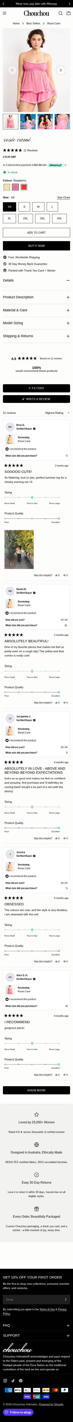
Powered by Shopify (51, 1404)
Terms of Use (47, 1309)
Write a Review (44, 400)
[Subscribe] (66, 1299)
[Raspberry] (15, 187)
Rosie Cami (24, 441)
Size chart (63, 197)
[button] (20, 150)
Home (16, 23)
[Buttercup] (7, 187)
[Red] (24, 187)
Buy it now (36, 245)
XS (9, 206)
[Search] (60, 13)
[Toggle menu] (4, 13)
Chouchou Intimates (25, 1404)
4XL (59, 218)
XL (9, 218)
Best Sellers (33, 23)
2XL (25, 218)
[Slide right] (60, 70)
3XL (42, 218)
